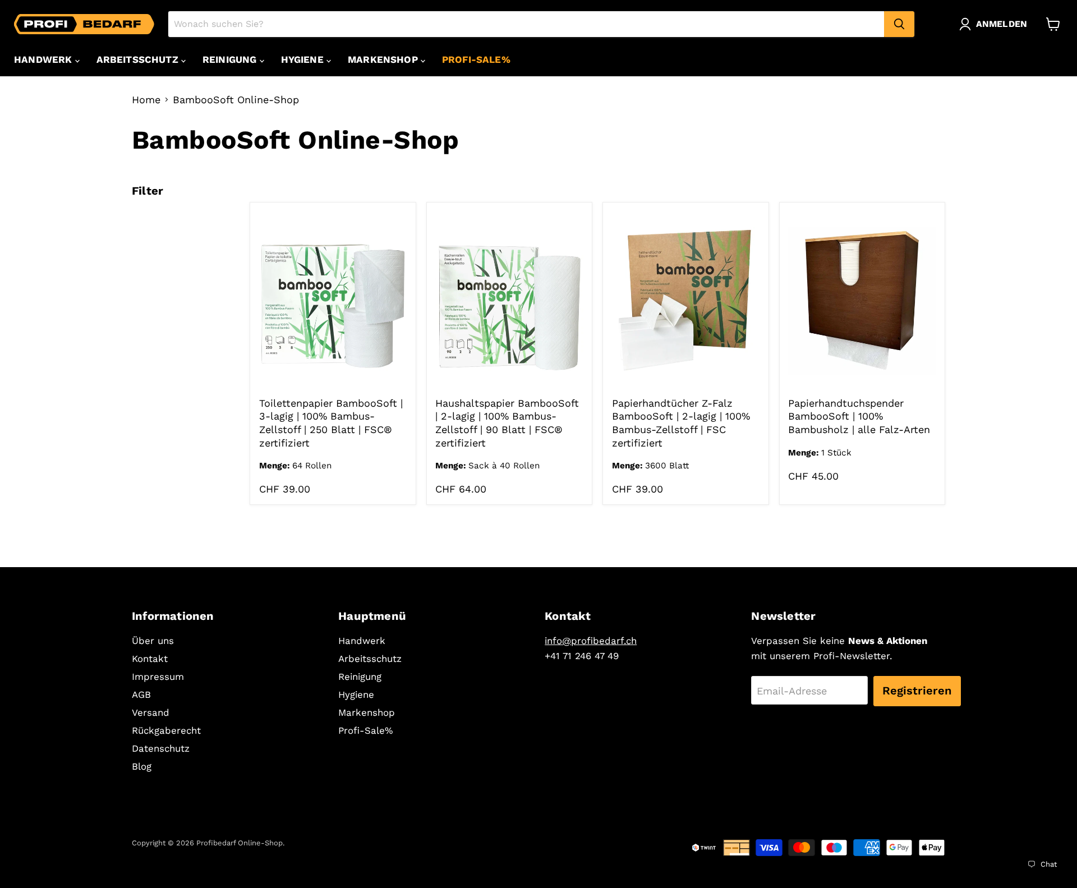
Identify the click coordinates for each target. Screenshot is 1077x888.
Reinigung (231, 59)
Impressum (158, 676)
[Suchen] (899, 24)
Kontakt (150, 658)
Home (146, 99)
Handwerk (44, 59)
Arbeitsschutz (138, 59)
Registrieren (917, 690)
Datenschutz (161, 748)
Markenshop (384, 59)
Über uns (153, 640)
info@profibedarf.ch (591, 640)
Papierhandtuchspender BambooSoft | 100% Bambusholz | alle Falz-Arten (859, 416)
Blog (141, 766)
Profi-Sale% (476, 59)
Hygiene (303, 59)
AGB (141, 694)
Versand (150, 712)
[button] (995, 24)
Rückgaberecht (166, 730)
